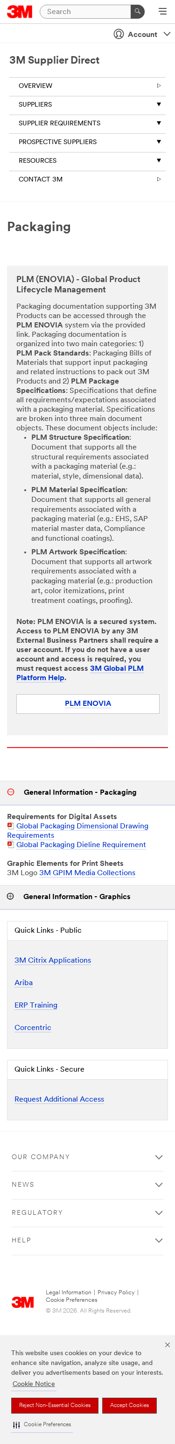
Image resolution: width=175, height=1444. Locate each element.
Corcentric (32, 1028)
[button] (42, 1425)
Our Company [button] (41, 1157)
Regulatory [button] (37, 1213)
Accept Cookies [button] (129, 1405)
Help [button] (21, 1240)
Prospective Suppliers (58, 142)
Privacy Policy (116, 1293)
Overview (35, 86)
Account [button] (142, 35)
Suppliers (35, 105)
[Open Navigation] (163, 12)
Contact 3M (41, 179)
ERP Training (35, 1005)
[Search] (138, 12)
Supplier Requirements (59, 123)
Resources (37, 161)
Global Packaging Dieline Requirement (81, 845)
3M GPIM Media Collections (87, 873)
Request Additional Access (59, 1099)
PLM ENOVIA (88, 704)
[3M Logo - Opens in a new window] (20, 12)
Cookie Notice (34, 1384)
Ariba (23, 983)
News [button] (23, 1185)
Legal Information (68, 1293)
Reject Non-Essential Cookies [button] (55, 1405)
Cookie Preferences (72, 1300)
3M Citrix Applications (52, 961)
